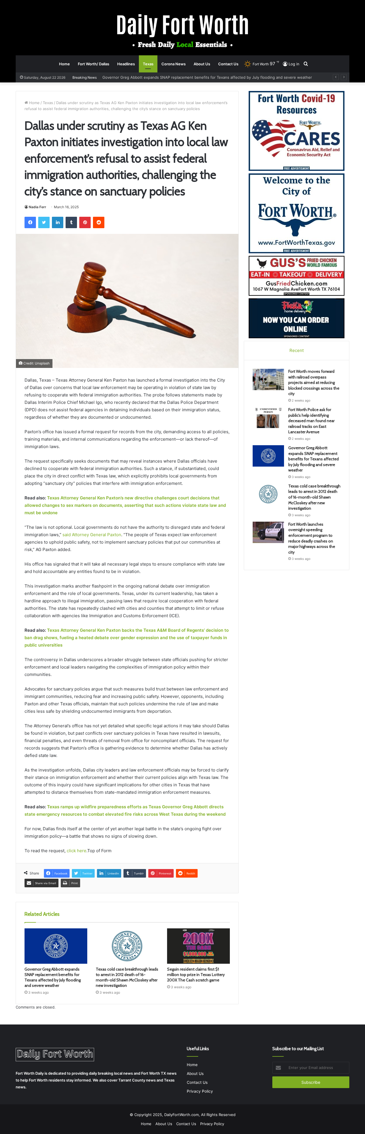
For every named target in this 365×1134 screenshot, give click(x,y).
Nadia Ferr (37, 207)
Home (64, 64)
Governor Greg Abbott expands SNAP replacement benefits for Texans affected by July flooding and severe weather (53, 977)
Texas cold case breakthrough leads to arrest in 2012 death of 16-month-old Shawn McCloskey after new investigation (208, 77)
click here (76, 850)
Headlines (126, 64)
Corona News (173, 64)
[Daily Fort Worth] (182, 30)
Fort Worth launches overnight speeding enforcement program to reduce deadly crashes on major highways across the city (311, 538)
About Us (202, 64)
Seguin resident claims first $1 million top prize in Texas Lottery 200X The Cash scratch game (196, 975)
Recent (296, 350)
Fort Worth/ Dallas (93, 64)
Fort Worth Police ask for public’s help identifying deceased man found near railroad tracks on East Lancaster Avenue (311, 420)
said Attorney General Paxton (91, 534)
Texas (148, 64)
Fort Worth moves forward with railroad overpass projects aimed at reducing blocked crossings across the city (313, 382)
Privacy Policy (200, 1091)
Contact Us (228, 64)
